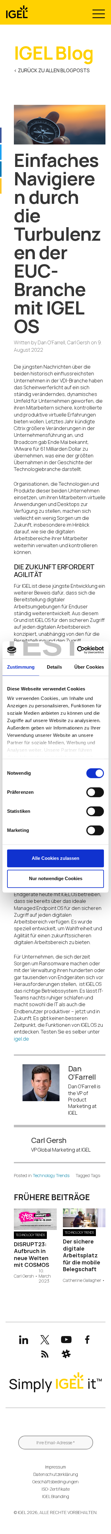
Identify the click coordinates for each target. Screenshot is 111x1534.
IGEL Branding (55, 1496)
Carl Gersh (24, 1276)
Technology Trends (51, 1175)
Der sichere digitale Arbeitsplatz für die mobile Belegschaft (81, 1255)
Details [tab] (54, 667)
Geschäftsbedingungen (55, 1482)
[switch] (95, 792)
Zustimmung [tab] (21, 667)
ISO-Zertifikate (56, 1489)
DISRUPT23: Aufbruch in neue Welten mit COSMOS (32, 1254)
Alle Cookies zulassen (55, 858)
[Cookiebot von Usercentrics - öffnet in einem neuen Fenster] (78, 650)
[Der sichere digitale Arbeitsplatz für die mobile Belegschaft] (84, 1225)
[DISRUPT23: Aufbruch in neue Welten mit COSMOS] (35, 1228)
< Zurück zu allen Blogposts (52, 70)
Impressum (55, 1467)
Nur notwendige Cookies (55, 878)
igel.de (21, 1038)
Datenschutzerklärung (55, 1474)
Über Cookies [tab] (89, 667)
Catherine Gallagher (82, 1280)
